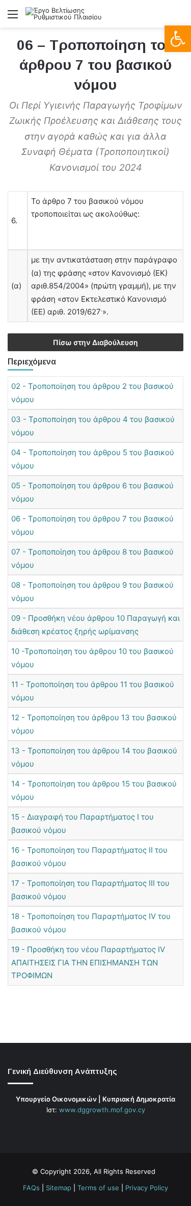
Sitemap (58, 1188)
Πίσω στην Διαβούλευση (95, 342)
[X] (90, 1129)
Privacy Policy (146, 1188)
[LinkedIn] (102, 1129)
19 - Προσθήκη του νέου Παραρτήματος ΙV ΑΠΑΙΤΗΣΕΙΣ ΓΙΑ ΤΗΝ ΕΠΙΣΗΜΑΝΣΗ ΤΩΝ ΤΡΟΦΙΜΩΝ (88, 962)
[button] (178, 38)
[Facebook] (77, 1129)
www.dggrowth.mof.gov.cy (102, 1110)
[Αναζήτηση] (178, 17)
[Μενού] (13, 17)
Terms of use (98, 1188)
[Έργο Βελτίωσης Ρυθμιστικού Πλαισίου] (66, 13)
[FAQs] (114, 1129)
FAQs (31, 1188)
